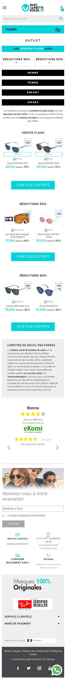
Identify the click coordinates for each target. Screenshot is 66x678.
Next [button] (57, 447)
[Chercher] (61, 18)
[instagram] (39, 666)
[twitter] (28, 666)
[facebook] (18, 666)
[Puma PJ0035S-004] (17, 147)
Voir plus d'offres (33, 185)
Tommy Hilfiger (41, 353)
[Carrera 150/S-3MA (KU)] (17, 290)
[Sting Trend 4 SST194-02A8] (48, 219)
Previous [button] (8, 447)
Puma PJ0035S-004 (17, 163)
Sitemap (51, 660)
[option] (33, 450)
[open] (4, 7)
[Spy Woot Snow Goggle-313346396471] (17, 219)
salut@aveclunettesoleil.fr (18, 544)
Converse (12, 357)
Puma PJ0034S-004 (48, 163)
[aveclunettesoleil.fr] (33, 5)
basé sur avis (33, 419)
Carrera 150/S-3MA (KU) (17, 306)
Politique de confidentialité (35, 651)
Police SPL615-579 (49, 306)
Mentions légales (12, 651)
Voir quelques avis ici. (33, 422)
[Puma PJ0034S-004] (48, 147)
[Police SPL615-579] (48, 290)
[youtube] (50, 666)
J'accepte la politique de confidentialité (26, 516)
